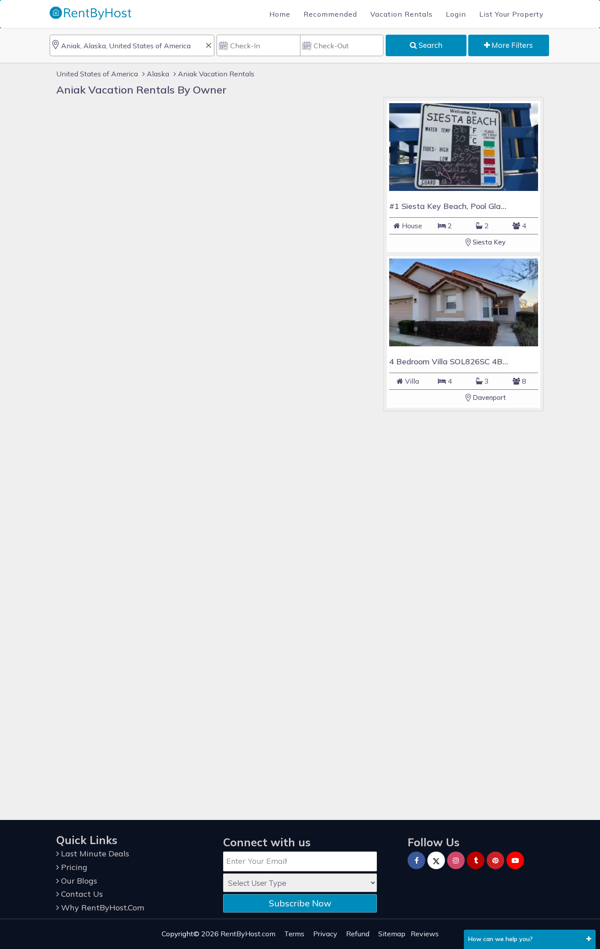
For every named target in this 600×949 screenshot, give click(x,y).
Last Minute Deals (94, 853)
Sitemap (391, 933)
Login (456, 14)
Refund (357, 933)
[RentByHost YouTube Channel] (515, 860)
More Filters (511, 45)
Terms (294, 933)
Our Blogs (78, 881)
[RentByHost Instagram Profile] (456, 860)
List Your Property (511, 14)
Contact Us (81, 894)
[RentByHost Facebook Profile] (416, 860)
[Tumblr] (475, 860)
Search (429, 45)
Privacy (325, 933)
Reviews (425, 933)
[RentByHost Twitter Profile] (436, 860)
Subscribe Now (300, 903)
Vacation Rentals (401, 14)
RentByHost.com (247, 933)
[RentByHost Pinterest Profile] (495, 860)
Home (279, 14)
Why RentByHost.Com (101, 907)
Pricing (73, 867)
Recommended (330, 14)
